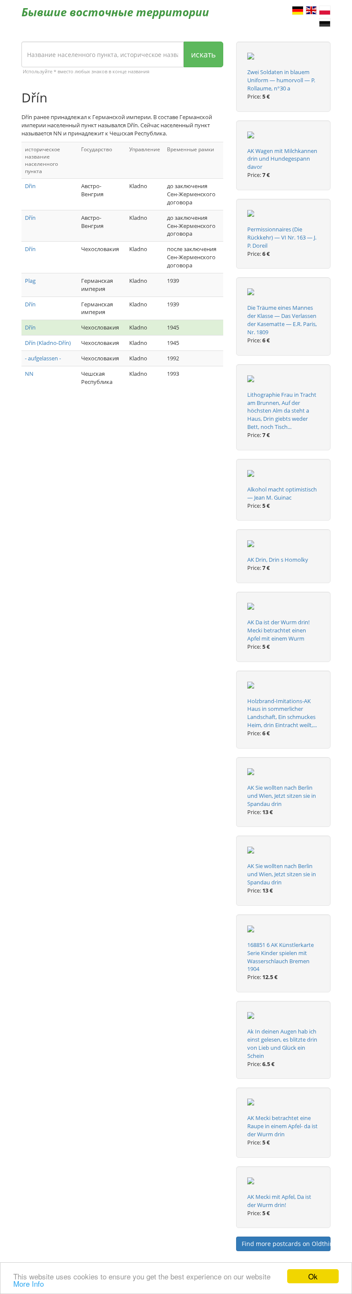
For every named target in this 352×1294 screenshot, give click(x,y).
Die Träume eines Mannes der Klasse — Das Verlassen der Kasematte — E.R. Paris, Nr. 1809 (282, 320)
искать (203, 54)
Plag (30, 281)
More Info (28, 1283)
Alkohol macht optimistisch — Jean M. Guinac (282, 493)
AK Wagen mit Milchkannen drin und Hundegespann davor (282, 159)
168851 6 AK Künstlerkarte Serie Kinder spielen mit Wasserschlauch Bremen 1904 (280, 957)
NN (29, 373)
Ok (313, 1276)
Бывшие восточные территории (115, 12)
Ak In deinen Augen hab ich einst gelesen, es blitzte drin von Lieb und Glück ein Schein (282, 1043)
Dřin (30, 186)
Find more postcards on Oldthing (286, 1244)
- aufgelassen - (43, 358)
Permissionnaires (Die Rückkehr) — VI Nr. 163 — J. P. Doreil (281, 237)
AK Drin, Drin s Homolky (277, 559)
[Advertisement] (122, 464)
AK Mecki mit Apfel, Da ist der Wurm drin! (279, 1201)
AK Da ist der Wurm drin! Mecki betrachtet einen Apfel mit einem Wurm (278, 630)
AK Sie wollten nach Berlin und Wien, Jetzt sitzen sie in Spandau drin (281, 796)
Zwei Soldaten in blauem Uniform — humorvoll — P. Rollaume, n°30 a (281, 80)
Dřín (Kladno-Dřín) (48, 343)
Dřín (30, 218)
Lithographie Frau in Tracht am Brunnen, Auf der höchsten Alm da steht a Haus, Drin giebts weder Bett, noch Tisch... (281, 411)
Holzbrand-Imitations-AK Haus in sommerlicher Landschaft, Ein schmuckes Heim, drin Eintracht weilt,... (282, 713)
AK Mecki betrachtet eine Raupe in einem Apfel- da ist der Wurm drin (282, 1126)
